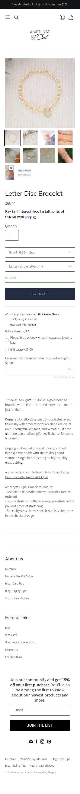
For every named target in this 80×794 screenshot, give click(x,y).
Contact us (11, 650)
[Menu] (7, 17)
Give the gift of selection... (20, 642)
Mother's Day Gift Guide (19, 576)
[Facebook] (37, 741)
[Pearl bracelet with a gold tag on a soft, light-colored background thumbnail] (47, 155)
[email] (31, 741)
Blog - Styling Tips (15, 591)
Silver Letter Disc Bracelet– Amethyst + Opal (37, 474)
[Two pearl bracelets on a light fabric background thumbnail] (12, 137)
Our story (10, 569)
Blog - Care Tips (14, 584)
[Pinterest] (49, 741)
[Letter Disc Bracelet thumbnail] (30, 155)
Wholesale (11, 635)
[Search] (16, 17)
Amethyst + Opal (23, 772)
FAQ (7, 628)
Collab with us (13, 657)
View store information (23, 324)
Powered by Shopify (45, 772)
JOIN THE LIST (40, 725)
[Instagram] (42, 741)
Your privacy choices (17, 598)
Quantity (11, 226)
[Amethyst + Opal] (40, 34)
